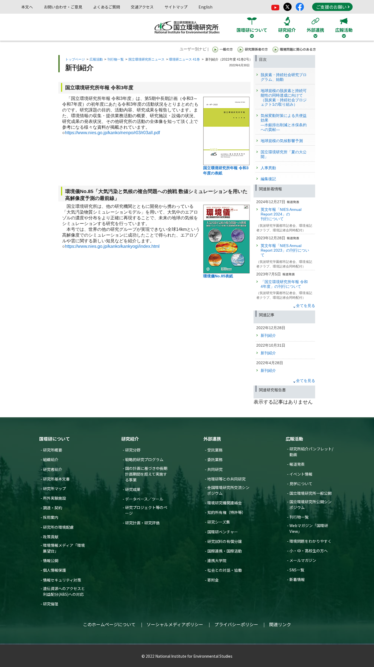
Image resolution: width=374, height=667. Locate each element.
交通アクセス (142, 7)
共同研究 (215, 469)
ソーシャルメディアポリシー (174, 624)
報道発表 (297, 464)
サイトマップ (176, 7)
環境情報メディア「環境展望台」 (64, 548)
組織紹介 (50, 459)
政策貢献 (50, 536)
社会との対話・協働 (224, 570)
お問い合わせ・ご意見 (63, 7)
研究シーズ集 (218, 522)
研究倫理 (50, 603)
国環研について (54, 438)
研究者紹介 (52, 469)
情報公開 (50, 560)
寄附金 (213, 580)
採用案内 (50, 517)
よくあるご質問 (106, 7)
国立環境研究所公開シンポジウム (310, 504)
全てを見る (305, 305)
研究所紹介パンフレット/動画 (311, 451)
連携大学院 (216, 560)
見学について (300, 483)
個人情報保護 (54, 570)
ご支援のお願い (331, 7)
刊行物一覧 (115, 59)
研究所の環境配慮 (58, 527)
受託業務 (215, 450)
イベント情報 (300, 474)
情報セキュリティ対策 (62, 580)
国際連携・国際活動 (224, 551)
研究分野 (132, 450)
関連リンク (280, 624)
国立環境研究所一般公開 (310, 493)
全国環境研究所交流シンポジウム (228, 490)
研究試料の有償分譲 (224, 541)
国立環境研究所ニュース (146, 59)
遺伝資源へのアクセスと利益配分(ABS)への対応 (64, 591)
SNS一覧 (296, 570)
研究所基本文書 (56, 479)
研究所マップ (54, 488)
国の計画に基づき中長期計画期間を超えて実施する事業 (146, 473)
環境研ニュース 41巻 (184, 59)
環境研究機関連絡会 (224, 502)
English (205, 7)
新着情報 (297, 579)
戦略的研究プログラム (144, 459)
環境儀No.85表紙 (218, 276)
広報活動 (96, 59)
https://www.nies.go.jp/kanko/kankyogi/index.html (112, 246)
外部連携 (212, 438)
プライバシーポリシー (236, 624)
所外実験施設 (54, 498)
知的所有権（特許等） (226, 512)
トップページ (75, 59)
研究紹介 (130, 438)
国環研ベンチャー (222, 531)
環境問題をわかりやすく (310, 541)
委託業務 (215, 459)
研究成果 (132, 489)
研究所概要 (52, 450)
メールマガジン (302, 560)
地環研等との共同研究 (226, 479)
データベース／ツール (144, 499)
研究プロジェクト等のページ (146, 510)
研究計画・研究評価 (142, 522)
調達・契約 (52, 507)
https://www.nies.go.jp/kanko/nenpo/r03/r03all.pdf (112, 132)
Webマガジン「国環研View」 (308, 528)
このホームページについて (109, 624)
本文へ (27, 7)
